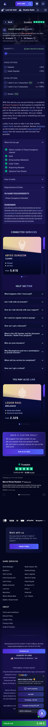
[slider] (6, 53)
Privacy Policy (8, 623)
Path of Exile (7, 574)
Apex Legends (30, 574)
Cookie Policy (7, 620)
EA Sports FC (29, 585)
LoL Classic (29, 596)
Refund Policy (8, 616)
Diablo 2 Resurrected (10, 600)
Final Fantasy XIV (9, 578)
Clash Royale (29, 581)
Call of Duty (7, 581)
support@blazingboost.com (17, 646)
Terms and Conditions (11, 612)
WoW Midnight (8, 567)
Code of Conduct (9, 627)
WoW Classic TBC (31, 567)
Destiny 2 (6, 570)
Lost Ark (6, 589)
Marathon (6, 592)
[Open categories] (45, 10)
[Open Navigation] (43, 3)
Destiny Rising (30, 570)
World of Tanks (30, 578)
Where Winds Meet (9, 596)
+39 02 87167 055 (34, 646)
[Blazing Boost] (5, 3)
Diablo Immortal (8, 585)
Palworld (28, 592)
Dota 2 (27, 589)
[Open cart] (37, 3)
